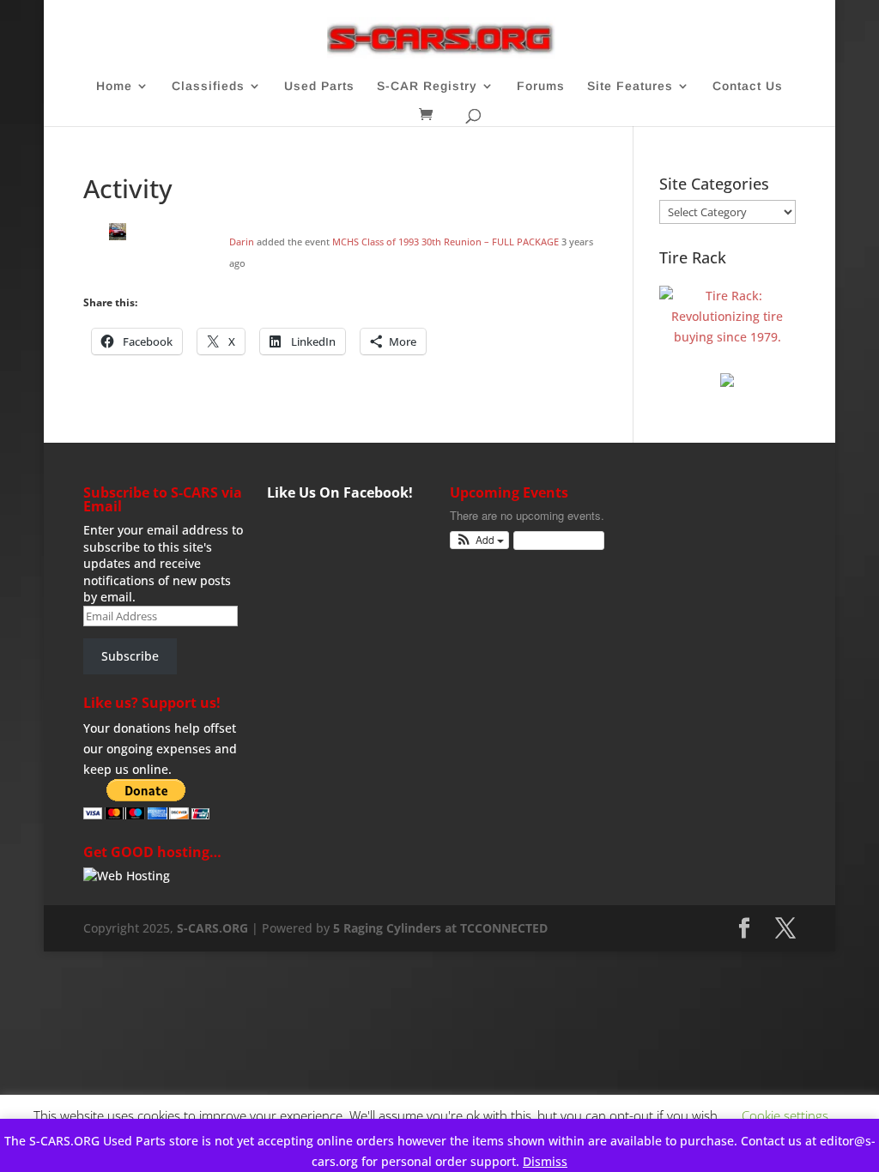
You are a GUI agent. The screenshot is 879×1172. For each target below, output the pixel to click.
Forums (541, 86)
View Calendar (554, 540)
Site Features (630, 86)
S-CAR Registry (427, 86)
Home (114, 86)
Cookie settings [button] (785, 1115)
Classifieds (208, 86)
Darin (241, 241)
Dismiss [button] (545, 1161)
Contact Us (747, 86)
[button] (479, 540)
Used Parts (319, 86)
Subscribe (130, 656)
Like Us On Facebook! (340, 492)
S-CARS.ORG (212, 928)
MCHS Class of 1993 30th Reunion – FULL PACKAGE (445, 241)
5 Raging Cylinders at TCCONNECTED (440, 928)
